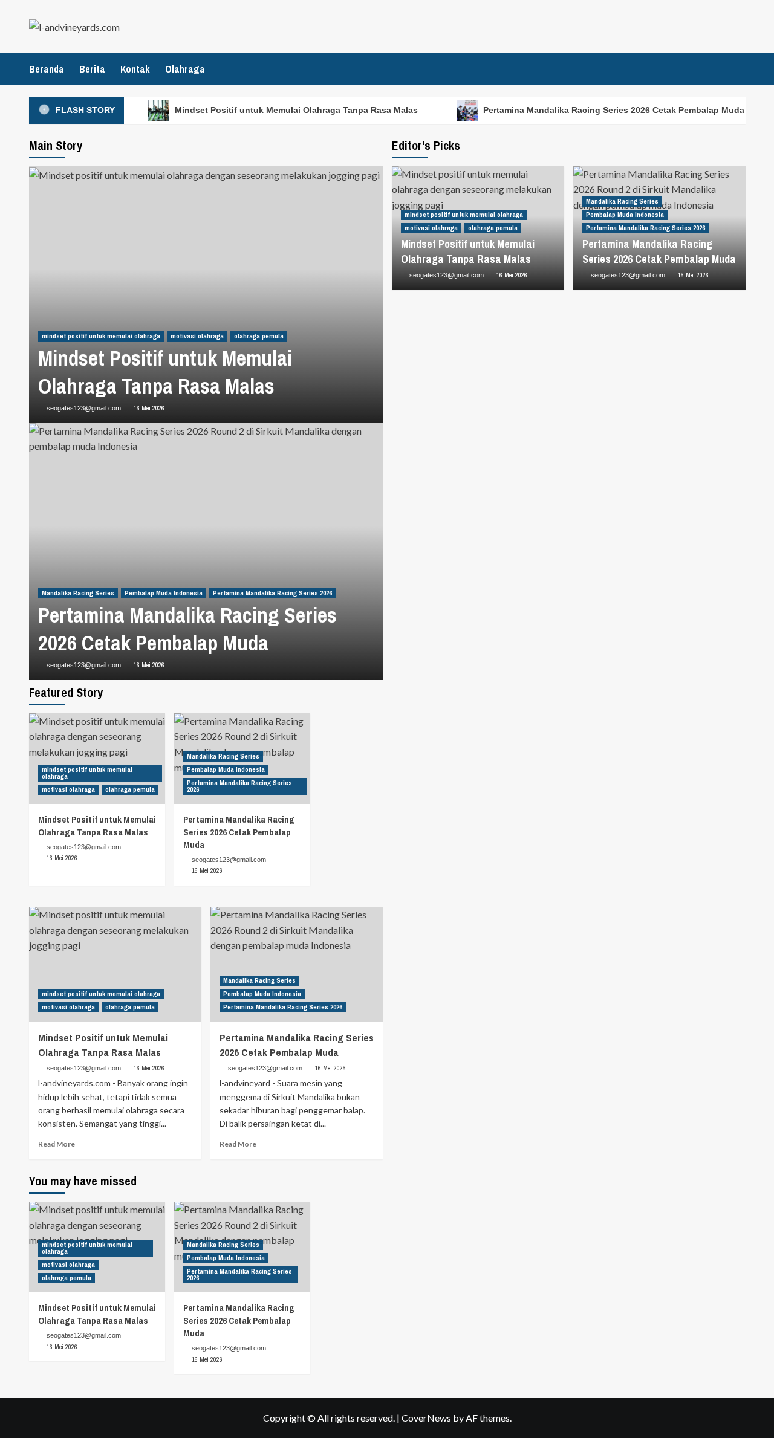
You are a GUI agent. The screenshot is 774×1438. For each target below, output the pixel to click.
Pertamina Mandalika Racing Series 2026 (272, 593)
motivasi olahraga (197, 336)
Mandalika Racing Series (78, 593)
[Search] (738, 68)
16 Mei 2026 (149, 408)
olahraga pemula (259, 336)
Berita (92, 69)
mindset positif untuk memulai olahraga (101, 336)
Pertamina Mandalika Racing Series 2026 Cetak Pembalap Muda (612, 110)
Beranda (46, 69)
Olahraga (185, 69)
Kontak (135, 69)
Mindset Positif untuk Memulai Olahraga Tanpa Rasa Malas (295, 110)
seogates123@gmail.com (84, 408)
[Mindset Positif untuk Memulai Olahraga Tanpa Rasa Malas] (97, 758)
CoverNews (426, 1417)
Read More (56, 1143)
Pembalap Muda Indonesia (164, 593)
